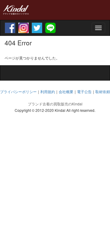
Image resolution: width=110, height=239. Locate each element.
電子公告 (84, 91)
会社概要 (66, 91)
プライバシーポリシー (18, 91)
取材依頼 (102, 91)
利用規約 (47, 91)
